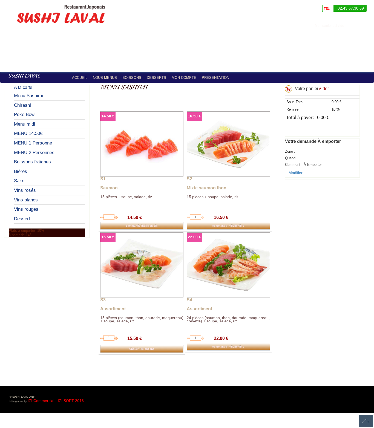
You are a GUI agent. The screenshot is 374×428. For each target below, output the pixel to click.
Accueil (79, 78)
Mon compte (184, 78)
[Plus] (116, 217)
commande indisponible (142, 225)
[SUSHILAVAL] (24, 76)
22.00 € (194, 237)
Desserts (156, 78)
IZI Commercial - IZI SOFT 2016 (56, 400)
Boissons (131, 78)
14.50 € (107, 116)
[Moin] (101, 217)
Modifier (296, 172)
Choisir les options (141, 348)
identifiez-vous (360, 26)
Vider (323, 88)
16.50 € (194, 116)
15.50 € (107, 237)
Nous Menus (105, 78)
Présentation (215, 78)
